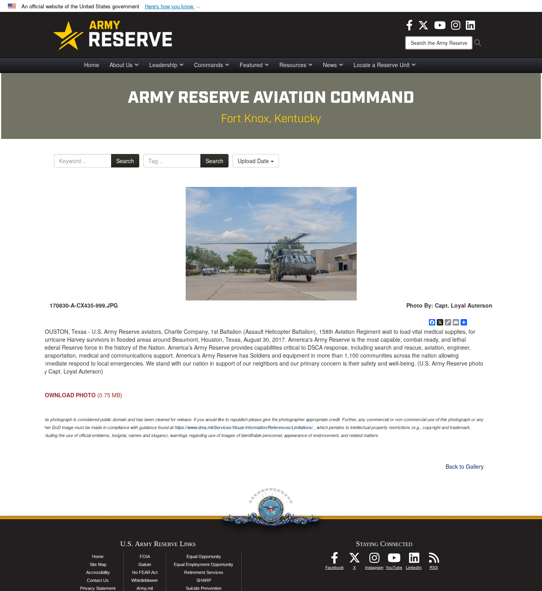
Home (91, 65)
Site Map (98, 564)
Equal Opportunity (203, 556)
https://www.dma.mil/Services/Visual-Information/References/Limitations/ (244, 427)
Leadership (163, 65)
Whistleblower (144, 580)
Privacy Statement (97, 588)
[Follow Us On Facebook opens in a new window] (334, 560)
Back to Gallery (465, 466)
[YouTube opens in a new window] (440, 24)
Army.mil (144, 588)
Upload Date (254, 161)
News (330, 65)
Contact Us (98, 580)
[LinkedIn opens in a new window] (470, 24)
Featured (251, 65)
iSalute (144, 564)
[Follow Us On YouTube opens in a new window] (394, 560)
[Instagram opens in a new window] (455, 24)
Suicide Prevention (203, 588)
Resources (292, 65)
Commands (208, 65)
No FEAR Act (145, 572)
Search (125, 161)
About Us (121, 65)
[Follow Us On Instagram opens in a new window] (374, 560)
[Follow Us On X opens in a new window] (354, 560)
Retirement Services (203, 572)
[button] (173, 6)
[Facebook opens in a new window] (409, 24)
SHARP (203, 580)
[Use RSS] (434, 560)
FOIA (145, 556)
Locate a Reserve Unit (381, 65)
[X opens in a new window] (423, 24)
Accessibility (98, 572)
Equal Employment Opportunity (203, 564)
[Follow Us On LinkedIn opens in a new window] (414, 560)
